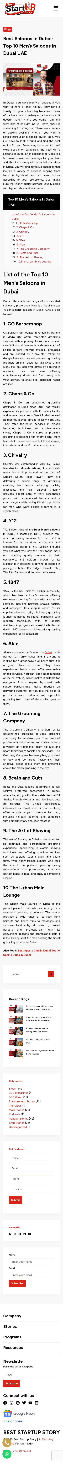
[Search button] (51, 974)
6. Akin (20, 244)
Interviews (15, 1105)
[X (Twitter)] (15, 1234)
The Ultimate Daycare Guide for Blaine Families (40, 1052)
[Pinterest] (24, 1234)
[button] (56, 8)
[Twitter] (24, 1403)
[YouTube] (29, 1234)
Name (12, 1254)
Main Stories (16, 1110)
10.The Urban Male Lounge (34, 261)
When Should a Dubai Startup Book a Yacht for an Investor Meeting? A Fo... (39, 1019)
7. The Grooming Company (33, 248)
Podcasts (14, 1114)
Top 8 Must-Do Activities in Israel (38, 1041)
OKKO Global (23, 1451)
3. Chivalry (22, 231)
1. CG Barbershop (27, 223)
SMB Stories (16, 1122)
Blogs (7, 29)
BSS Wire (15, 1097)
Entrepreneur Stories (22, 1101)
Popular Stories (18, 1118)
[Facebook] (10, 1234)
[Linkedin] (37, 1403)
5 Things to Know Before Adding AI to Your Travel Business (37, 1030)
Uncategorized (18, 1127)
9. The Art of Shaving (29, 257)
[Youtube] (30, 1403)
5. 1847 (20, 240)
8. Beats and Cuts (27, 253)
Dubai (48, 652)
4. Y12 (20, 236)
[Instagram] (20, 1234)
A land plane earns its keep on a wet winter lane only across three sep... (39, 1008)
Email (12, 1268)
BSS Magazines (18, 1092)
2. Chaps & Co (25, 227)
